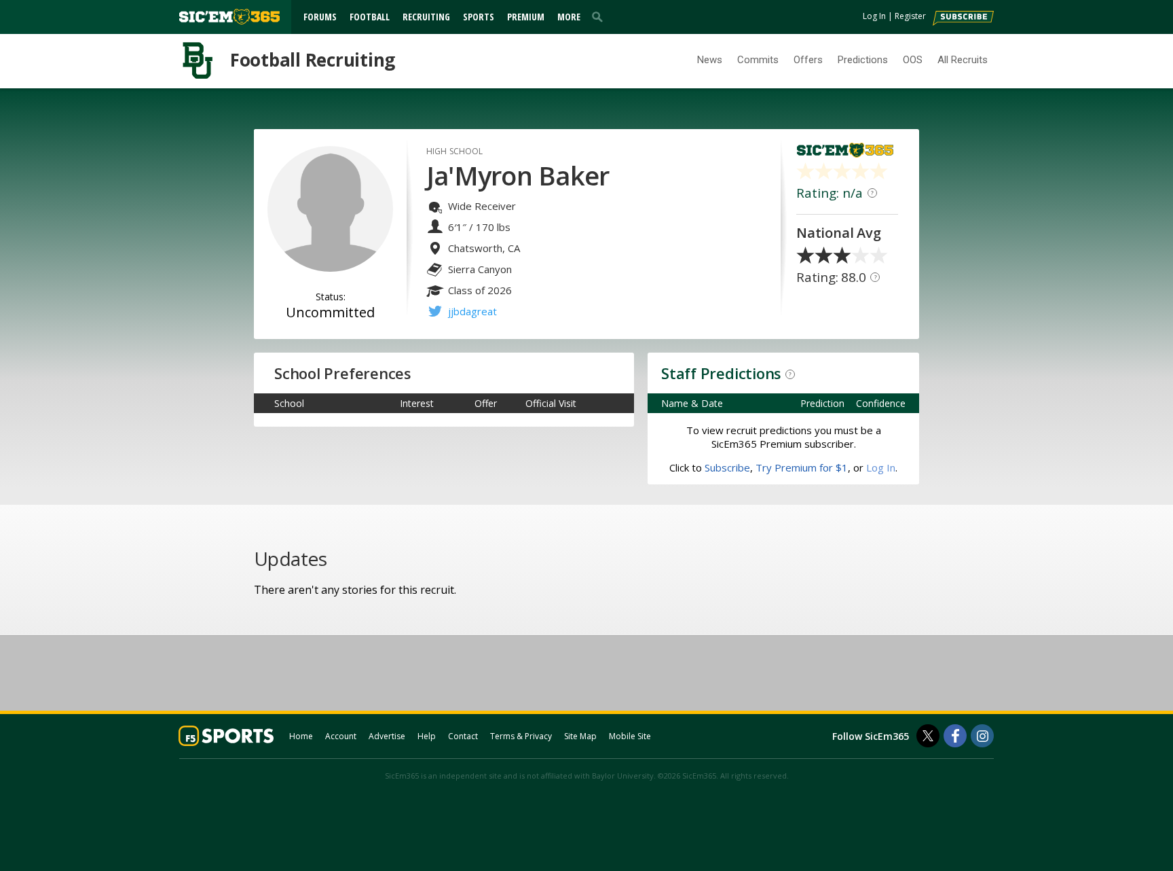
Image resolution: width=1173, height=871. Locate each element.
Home (301, 736)
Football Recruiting (312, 60)
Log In (874, 16)
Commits (758, 60)
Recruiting (426, 16)
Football (370, 16)
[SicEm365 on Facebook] (955, 735)
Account (340, 736)
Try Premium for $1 (802, 467)
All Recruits (962, 60)
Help (426, 736)
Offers (808, 60)
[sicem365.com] (229, 16)
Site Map (580, 736)
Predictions (863, 60)
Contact (463, 736)
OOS (913, 60)
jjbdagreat (472, 311)
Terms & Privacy (521, 736)
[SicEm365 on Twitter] (927, 735)
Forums (320, 16)
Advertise (387, 736)
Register (910, 16)
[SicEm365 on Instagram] (982, 735)
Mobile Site (630, 736)
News (709, 60)
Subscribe (727, 467)
